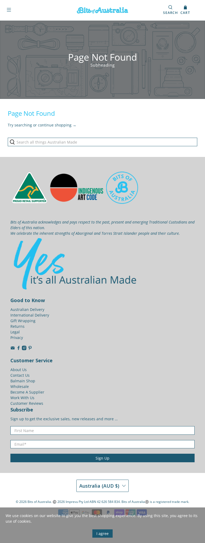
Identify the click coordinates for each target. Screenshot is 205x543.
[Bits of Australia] (102, 10)
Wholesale (19, 386)
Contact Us (20, 375)
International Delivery (29, 315)
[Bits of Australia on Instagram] (24, 348)
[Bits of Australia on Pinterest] (30, 348)
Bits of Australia (39, 502)
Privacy (16, 337)
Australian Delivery (27, 309)
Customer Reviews (26, 403)
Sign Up (102, 458)
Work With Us (22, 397)
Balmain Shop (22, 380)
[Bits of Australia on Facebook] (18, 348)
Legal (15, 331)
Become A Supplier (27, 392)
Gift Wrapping (23, 320)
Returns (17, 326)
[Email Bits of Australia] (12, 348)
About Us (18, 369)
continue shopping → (57, 125)
